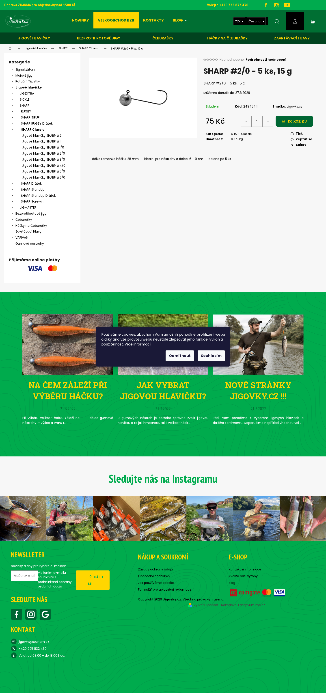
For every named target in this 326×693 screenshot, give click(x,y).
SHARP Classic (32, 129)
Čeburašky (162, 38)
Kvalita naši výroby (243, 576)
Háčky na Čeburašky (31, 225)
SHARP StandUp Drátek (38, 195)
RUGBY (26, 111)
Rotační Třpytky (27, 81)
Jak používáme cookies (156, 583)
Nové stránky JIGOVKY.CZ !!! (258, 391)
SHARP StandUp (33, 189)
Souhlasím (211, 355)
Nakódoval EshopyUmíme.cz (243, 605)
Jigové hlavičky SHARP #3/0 (43, 159)
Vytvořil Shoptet (206, 605)
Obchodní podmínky (154, 576)
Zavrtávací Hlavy (28, 231)
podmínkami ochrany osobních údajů (55, 584)
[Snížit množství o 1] (246, 121)
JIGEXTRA (27, 93)
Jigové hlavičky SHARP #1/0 (43, 147)
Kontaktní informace (245, 569)
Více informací (138, 344)
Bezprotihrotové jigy (98, 38)
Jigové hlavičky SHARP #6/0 (43, 177)
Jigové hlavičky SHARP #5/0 (43, 171)
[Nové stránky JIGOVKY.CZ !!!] (258, 344)
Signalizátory (25, 69)
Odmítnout (180, 355)
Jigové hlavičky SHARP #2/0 (43, 153)
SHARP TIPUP (30, 117)
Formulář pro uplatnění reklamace (165, 589)
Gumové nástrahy (29, 243)
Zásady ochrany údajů (155, 569)
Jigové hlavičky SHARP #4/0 (43, 165)
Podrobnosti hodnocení (266, 60)
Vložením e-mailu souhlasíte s (55, 579)
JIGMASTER (28, 207)
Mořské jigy (23, 75)
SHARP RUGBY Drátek (37, 123)
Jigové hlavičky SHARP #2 (41, 135)
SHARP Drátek (31, 183)
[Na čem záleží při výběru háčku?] (67, 344)
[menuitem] (80, 20)
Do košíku (297, 121)
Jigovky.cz (294, 106)
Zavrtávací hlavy (292, 38)
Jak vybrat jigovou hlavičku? (163, 391)
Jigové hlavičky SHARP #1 (41, 141)
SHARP (24, 105)
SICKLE (25, 99)
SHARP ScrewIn (32, 201)
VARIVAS (21, 237)
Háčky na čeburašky (227, 38)
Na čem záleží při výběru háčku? (67, 391)
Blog (232, 583)
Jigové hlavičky (34, 38)
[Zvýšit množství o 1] (267, 121)
